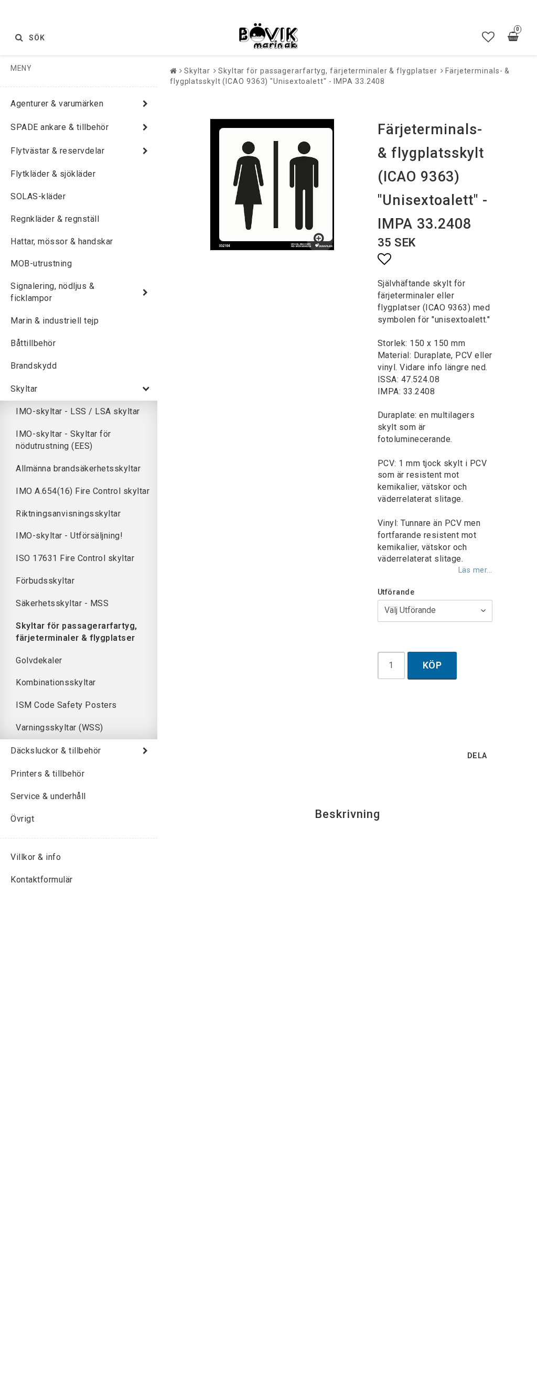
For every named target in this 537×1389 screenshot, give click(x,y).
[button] (488, 37)
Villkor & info (35, 857)
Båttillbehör (33, 343)
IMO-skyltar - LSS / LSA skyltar (78, 411)
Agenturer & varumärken (56, 104)
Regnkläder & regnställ (54, 219)
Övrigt (22, 819)
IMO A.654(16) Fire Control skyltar (82, 491)
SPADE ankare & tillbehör (59, 127)
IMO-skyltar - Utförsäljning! (69, 536)
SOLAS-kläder (38, 196)
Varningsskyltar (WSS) (59, 728)
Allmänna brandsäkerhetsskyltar (78, 468)
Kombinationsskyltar (56, 682)
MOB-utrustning (41, 263)
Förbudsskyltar (45, 581)
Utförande (396, 592)
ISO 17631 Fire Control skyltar (75, 558)
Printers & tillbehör (47, 774)
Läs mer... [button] (475, 570)
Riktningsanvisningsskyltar (68, 514)
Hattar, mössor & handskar (61, 241)
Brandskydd (33, 366)
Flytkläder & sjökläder (52, 174)
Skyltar (24, 389)
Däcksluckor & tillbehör (55, 751)
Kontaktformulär (41, 880)
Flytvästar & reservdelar (57, 151)
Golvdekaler (39, 660)
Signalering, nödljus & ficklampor (52, 292)
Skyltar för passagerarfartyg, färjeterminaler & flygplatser (76, 632)
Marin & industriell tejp (54, 321)
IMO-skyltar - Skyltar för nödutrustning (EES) (63, 440)
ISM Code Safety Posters (66, 705)
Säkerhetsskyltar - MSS (62, 603)
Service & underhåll (48, 796)
